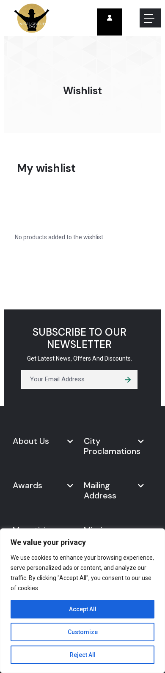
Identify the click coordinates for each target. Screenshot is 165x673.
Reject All (83, 654)
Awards (27, 485)
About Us (31, 441)
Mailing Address (100, 490)
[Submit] (128, 379)
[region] (82, 600)
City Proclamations (112, 446)
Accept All (82, 609)
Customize (83, 632)
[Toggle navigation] (150, 17)
